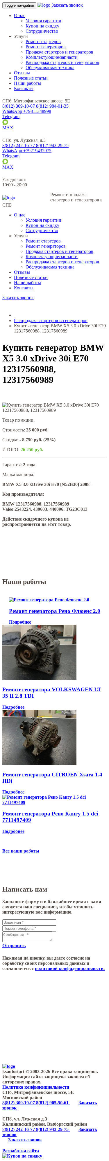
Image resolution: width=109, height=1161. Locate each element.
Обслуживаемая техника (50, 67)
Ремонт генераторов (46, 46)
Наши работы (27, 83)
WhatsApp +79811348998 (26, 111)
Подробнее (20, 622)
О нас (19, 15)
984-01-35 (52, 106)
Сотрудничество (42, 31)
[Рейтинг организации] (48, 140)
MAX (7, 127)
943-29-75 (52, 145)
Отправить (14, 945)
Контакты (23, 88)
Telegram (10, 116)
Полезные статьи (31, 78)
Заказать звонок (67, 5)
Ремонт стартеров (43, 41)
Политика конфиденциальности (35, 1087)
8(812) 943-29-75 (53, 1129)
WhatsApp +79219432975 (26, 150)
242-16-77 (19, 145)
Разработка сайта (20, 1150)
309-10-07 (18, 106)
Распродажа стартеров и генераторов (62, 62)
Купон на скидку (42, 25)
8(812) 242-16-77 (19, 1129)
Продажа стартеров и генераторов (59, 51)
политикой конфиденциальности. (70, 968)
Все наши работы (20, 850)
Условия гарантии (43, 20)
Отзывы (22, 72)
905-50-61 (53, 1102)
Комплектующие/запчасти (52, 57)
